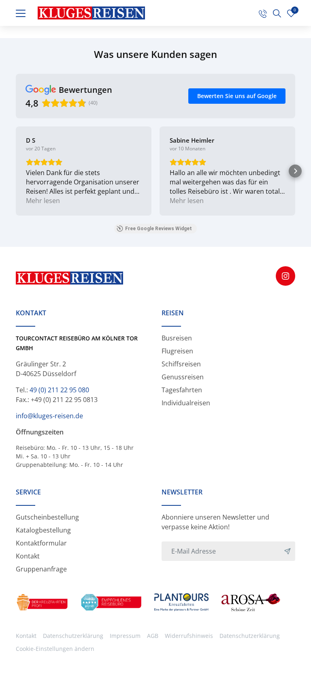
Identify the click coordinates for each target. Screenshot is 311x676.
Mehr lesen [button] (43, 200)
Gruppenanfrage (41, 569)
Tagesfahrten (182, 389)
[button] (15, 171)
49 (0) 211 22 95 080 (59, 389)
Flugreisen (177, 351)
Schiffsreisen (181, 363)
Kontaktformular (41, 543)
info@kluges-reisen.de (49, 415)
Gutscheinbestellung (47, 517)
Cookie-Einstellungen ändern (55, 648)
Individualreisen (186, 402)
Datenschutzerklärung (73, 636)
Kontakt (28, 556)
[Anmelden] (287, 551)
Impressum (125, 636)
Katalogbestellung (43, 530)
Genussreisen (183, 376)
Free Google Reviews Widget (158, 228)
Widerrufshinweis (189, 636)
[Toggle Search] (277, 12)
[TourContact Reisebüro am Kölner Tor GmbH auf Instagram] (285, 276)
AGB (152, 636)
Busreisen (177, 338)
